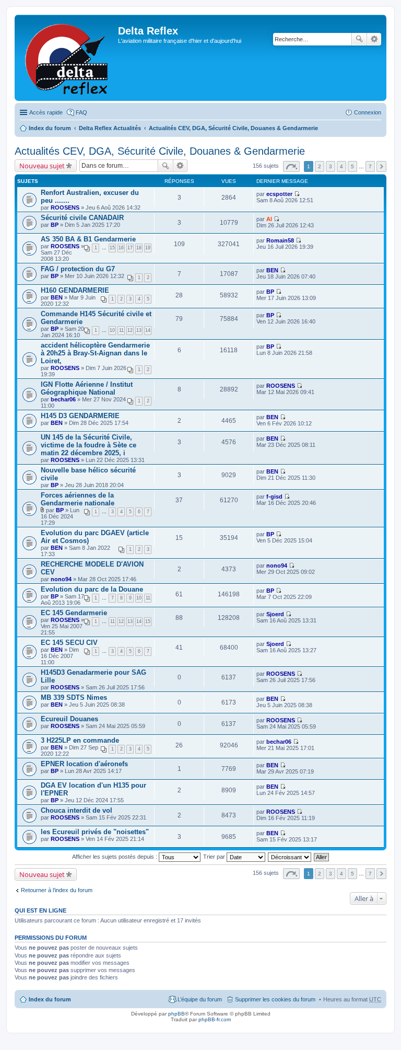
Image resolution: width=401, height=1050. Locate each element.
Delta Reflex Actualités (110, 128)
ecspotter (279, 194)
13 (138, 330)
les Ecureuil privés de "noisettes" (95, 832)
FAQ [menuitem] (81, 112)
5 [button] (352, 166)
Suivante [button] (381, 166)
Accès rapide (46, 112)
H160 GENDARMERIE (75, 290)
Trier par (215, 856)
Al (269, 219)
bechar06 (63, 399)
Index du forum (50, 128)
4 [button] (341, 166)
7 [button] (370, 166)
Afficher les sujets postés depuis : (115, 856)
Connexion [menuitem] (367, 112)
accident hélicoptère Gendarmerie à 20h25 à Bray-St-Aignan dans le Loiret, (95, 353)
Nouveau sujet (42, 165)
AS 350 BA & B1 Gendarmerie (88, 239)
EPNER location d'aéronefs (84, 764)
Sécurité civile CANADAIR (82, 218)
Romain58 (280, 240)
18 (138, 247)
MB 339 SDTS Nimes (74, 697)
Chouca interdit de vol (76, 810)
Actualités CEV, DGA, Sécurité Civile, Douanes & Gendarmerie (233, 128)
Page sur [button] (291, 166)
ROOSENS (65, 207)
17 (130, 247)
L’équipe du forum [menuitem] (200, 999)
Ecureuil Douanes (69, 719)
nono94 (61, 579)
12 (130, 330)
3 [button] (330, 166)
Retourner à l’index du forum (56, 890)
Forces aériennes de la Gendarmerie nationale (77, 499)
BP (54, 225)
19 (147, 247)
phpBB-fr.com (214, 1019)
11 (121, 330)
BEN (272, 270)
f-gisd (274, 496)
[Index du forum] (67, 57)
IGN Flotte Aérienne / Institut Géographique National (87, 388)
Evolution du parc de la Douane (92, 589)
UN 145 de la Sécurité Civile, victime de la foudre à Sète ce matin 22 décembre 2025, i (88, 445)
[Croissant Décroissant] (290, 856)
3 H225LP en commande (80, 740)
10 (112, 330)
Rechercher (359, 39)
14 (147, 330)
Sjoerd (275, 614)
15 (112, 247)
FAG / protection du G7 (78, 269)
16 (121, 247)
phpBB (176, 1014)
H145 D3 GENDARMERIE (80, 416)
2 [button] (319, 166)
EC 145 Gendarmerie (74, 613)
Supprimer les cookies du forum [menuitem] (275, 999)
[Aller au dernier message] (297, 194)
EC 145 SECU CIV (69, 643)
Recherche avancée (374, 39)
